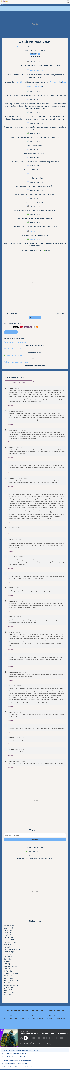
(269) (10, 930)
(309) (8, 928)
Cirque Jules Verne (35, 50)
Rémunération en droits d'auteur (18, 1018)
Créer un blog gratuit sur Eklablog (36, 1015)
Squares (43, 50)
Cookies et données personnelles (44, 1018)
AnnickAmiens (8, 46)
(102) (7, 945)
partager (37, 1043)
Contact (56, 1015)
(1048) (9, 925)
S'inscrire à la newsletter (11, 332)
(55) (8, 964)
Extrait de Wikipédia (34, 87)
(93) (8, 947)
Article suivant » (60, 313)
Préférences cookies (60, 1018)
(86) (12, 949)
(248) (8, 933)
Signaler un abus (64, 1015)
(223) (7, 935)
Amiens (27, 50)
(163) (9, 937)
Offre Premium (31, 1018)
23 (15, 82)
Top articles (49, 1015)
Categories (17, 46)
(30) (8, 990)
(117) (11, 942)
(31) (9, 988)
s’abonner (26, 1043)
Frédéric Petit (55, 82)
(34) (11, 985)
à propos (47, 1043)
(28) (10, 992)
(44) (11, 966)
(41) (8, 976)
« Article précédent (10, 313)
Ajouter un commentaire (19, 382)
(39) (8, 978)
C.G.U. (6, 1018)
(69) (9, 957)
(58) (8, 961)
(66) (7, 959)
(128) (9, 940)
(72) (9, 952)
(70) (8, 954)
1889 (22, 82)
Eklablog (61, 1010)
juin (18, 82)
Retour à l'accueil (35, 317)
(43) (8, 971)
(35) (7, 983)
